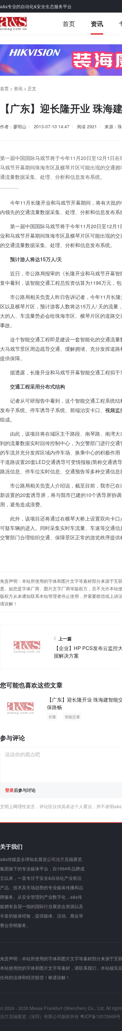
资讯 (97, 23)
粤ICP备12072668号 (100, 1016)
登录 (9, 790)
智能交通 (72, 716)
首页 (69, 23)
